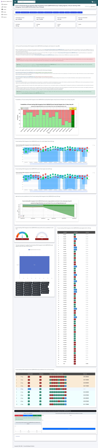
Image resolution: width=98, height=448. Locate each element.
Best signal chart (40, 12)
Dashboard (86, 6)
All (18, 1)
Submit (69, 428)
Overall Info (18, 12)
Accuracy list (62, 12)
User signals (80, 12)
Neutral (28, 415)
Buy (37, 415)
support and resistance (48, 12)
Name (43, 415)
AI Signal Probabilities (25, 12)
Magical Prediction (7, 1)
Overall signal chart (33, 12)
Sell (19, 415)
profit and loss (56, 12)
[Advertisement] (55, 37)
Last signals (67, 12)
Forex (89, 6)
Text (42, 420)
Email (71, 415)
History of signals (73, 12)
